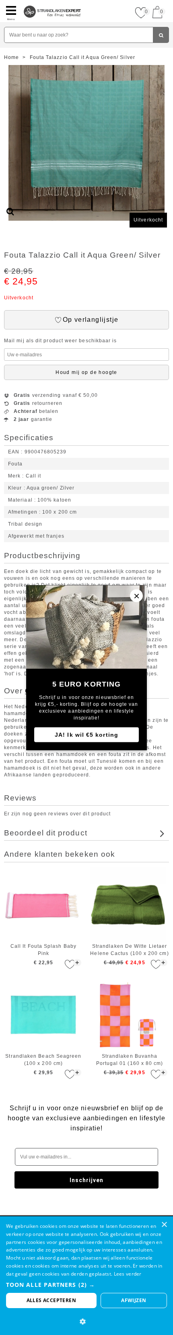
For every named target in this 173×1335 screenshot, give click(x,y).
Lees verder (128, 1273)
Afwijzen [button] (133, 1300)
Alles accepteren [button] (51, 1300)
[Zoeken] (161, 35)
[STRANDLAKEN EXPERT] (52, 3)
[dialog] (86, 1275)
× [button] (164, 1225)
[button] (86, 1284)
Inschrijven (87, 1180)
